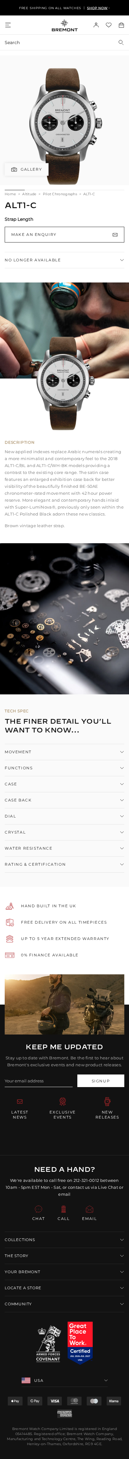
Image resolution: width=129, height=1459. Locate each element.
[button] (64, 1240)
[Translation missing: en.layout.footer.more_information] (80, 1343)
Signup (101, 1081)
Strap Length (19, 219)
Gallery (31, 169)
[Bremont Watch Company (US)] (64, 25)
